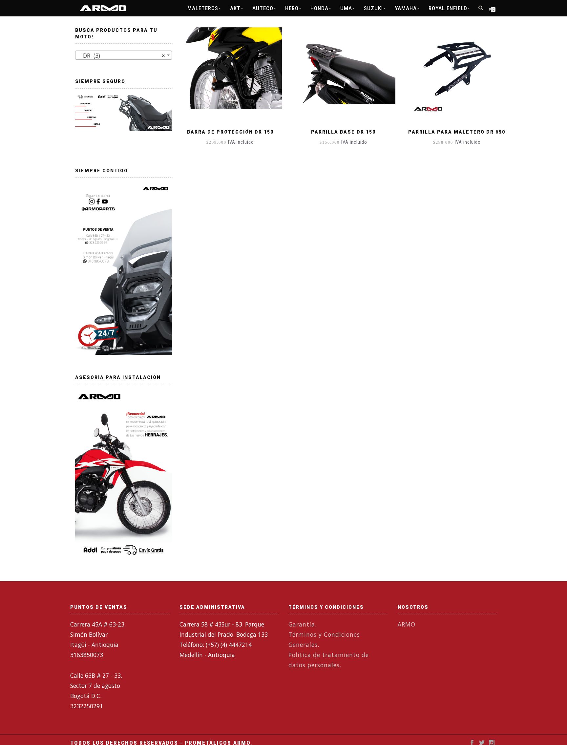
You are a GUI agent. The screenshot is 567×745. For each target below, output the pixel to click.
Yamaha (406, 8)
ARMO (406, 624)
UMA (346, 8)
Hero (292, 8)
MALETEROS (202, 8)
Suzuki (373, 8)
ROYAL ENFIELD (448, 8)
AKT (235, 8)
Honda (319, 8)
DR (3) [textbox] (121, 55)
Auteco (262, 8)
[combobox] (123, 55)
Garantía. (302, 624)
